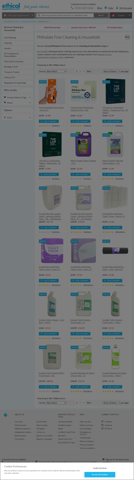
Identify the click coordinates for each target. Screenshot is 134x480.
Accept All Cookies (100, 474)
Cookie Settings (100, 468)
